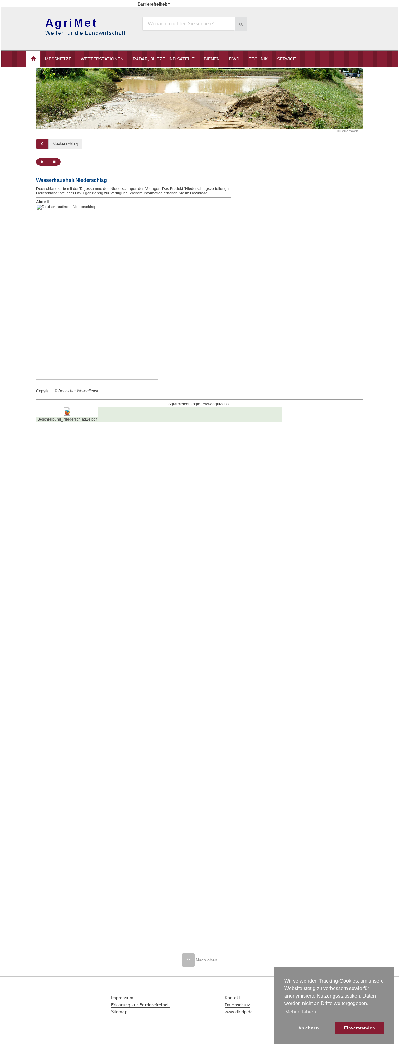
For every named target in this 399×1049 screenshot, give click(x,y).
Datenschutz (237, 1004)
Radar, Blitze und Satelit (164, 58)
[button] (33, 59)
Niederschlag (65, 143)
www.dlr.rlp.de (239, 1011)
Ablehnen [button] (308, 1027)
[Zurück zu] (42, 144)
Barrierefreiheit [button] (152, 4)
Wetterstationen (102, 58)
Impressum (122, 997)
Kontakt (232, 997)
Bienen (212, 58)
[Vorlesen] (42, 162)
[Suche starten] (241, 24)
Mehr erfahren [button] (300, 1011)
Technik (258, 58)
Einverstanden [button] (359, 1027)
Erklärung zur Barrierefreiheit (140, 1004)
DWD (234, 58)
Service (286, 58)
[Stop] (54, 162)
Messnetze (58, 58)
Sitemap (119, 1011)
